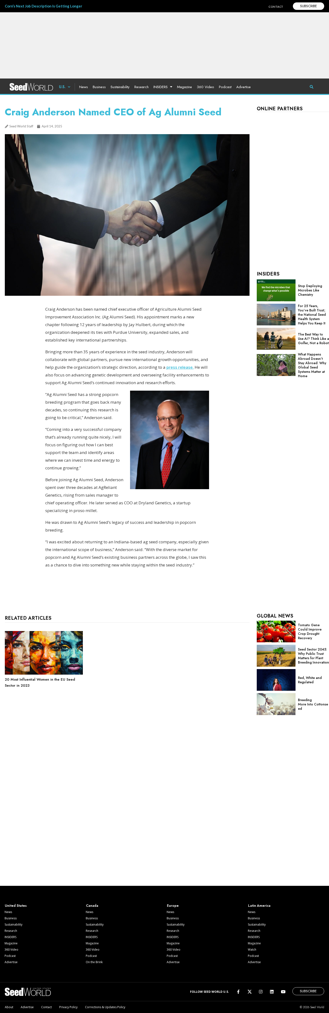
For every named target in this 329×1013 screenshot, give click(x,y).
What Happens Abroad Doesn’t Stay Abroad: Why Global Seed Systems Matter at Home (312, 365)
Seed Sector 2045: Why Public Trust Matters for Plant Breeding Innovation (313, 656)
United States (16, 905)
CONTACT (276, 6)
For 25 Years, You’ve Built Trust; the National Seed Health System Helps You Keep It (312, 314)
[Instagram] (260, 991)
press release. (180, 367)
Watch (252, 949)
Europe (173, 905)
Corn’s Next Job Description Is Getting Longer (43, 6)
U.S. (62, 87)
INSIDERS (160, 87)
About (9, 1007)
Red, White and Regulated (310, 679)
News (83, 87)
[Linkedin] (271, 991)
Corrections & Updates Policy (105, 1007)
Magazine (184, 87)
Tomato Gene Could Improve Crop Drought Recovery (310, 631)
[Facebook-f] (238, 991)
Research (141, 87)
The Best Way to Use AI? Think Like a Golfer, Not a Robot (313, 338)
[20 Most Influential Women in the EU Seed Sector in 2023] (44, 673)
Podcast (225, 87)
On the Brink (94, 962)
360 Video (205, 87)
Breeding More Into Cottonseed (313, 704)
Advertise (243, 87)
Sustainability (120, 87)
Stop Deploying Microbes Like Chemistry (310, 290)
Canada (92, 905)
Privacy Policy (68, 1007)
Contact (46, 1007)
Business (99, 87)
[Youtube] (283, 991)
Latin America (259, 905)
